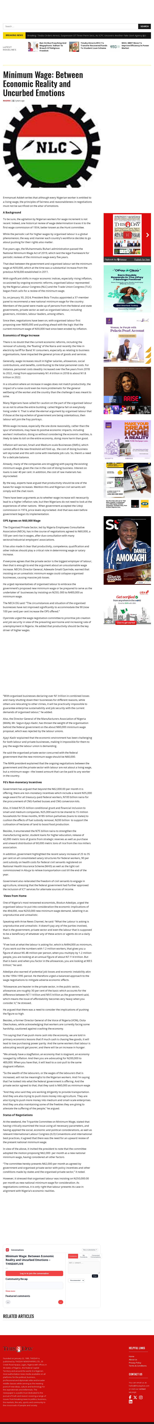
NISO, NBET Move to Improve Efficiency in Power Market (135, 45)
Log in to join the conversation (34, 1273)
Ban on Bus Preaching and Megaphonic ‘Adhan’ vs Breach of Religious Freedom (53, 47)
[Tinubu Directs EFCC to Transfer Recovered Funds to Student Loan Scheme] (74, 47)
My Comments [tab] (83, 1256)
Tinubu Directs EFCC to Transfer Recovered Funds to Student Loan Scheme (94, 45)
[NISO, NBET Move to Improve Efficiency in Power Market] (115, 47)
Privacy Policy (135, 1362)
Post (95, 1276)
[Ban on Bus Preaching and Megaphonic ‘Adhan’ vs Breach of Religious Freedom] (33, 47)
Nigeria (7, 100)
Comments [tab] (73, 1256)
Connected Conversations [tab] (96, 1256)
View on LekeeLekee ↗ (90, 1250)
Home (131, 1356)
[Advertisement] (52, 1221)
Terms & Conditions (138, 1365)
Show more (10, 1291)
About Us (133, 1359)
